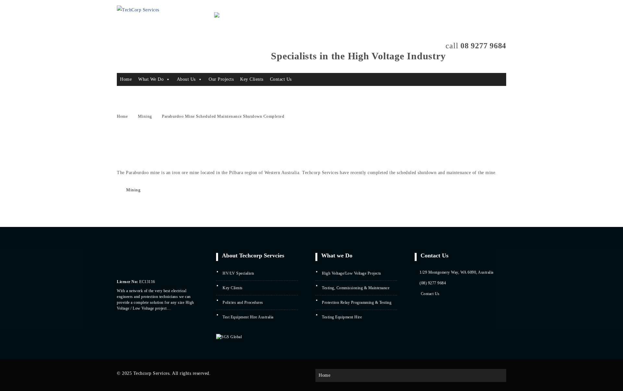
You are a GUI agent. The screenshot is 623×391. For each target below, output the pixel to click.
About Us (186, 79)
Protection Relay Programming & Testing (356, 302)
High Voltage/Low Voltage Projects (351, 273)
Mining (145, 116)
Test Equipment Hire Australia (248, 317)
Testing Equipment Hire (342, 317)
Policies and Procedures (243, 302)
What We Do (151, 79)
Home (126, 79)
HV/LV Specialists (238, 273)
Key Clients (251, 79)
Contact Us (281, 79)
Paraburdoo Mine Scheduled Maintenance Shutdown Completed (223, 116)
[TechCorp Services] (138, 10)
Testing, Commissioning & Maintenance (355, 288)
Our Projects (221, 79)
